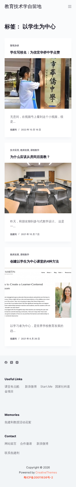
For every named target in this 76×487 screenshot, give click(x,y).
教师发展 (24, 150)
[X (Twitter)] (11, 362)
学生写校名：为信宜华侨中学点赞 (35, 52)
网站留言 (10, 443)
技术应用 (14, 150)
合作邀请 (26, 443)
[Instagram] (17, 362)
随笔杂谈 (14, 45)
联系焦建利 (12, 453)
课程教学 (34, 150)
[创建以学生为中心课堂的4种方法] (38, 292)
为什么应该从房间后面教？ (30, 157)
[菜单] (69, 6)
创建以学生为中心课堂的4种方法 (34, 261)
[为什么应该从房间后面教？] (38, 188)
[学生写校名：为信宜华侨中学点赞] (38, 83)
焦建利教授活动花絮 (18, 422)
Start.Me (46, 386)
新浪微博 (31, 386)
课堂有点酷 (12, 386)
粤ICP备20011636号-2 (38, 477)
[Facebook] (6, 362)
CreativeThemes (46, 472)
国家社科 (61, 386)
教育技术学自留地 (23, 6)
